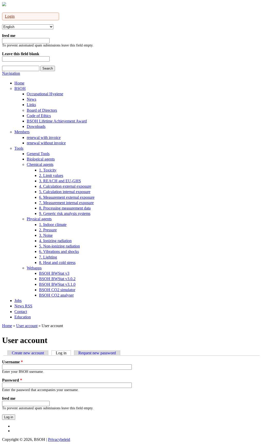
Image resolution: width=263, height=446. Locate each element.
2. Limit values (51, 175)
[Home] (4, 5)
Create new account (28, 353)
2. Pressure (48, 230)
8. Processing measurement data (65, 208)
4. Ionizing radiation (55, 241)
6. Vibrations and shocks (59, 251)
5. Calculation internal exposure (64, 191)
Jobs (18, 300)
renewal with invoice (44, 137)
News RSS (23, 306)
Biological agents (41, 159)
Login (10, 16)
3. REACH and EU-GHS (60, 181)
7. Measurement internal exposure (66, 203)
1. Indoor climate (53, 224)
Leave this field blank (20, 54)
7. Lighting (48, 257)
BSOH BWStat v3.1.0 (57, 284)
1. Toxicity (48, 170)
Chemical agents (40, 164)
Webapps (34, 268)
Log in (63, 353)
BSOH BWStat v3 (54, 273)
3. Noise (46, 235)
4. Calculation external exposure (65, 186)
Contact (20, 311)
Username (12, 362)
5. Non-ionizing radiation (59, 246)
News (31, 99)
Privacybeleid (59, 439)
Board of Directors (42, 110)
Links (31, 104)
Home (19, 83)
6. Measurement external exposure (67, 197)
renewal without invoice (46, 143)
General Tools (38, 153)
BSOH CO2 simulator (57, 290)
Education (22, 317)
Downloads (36, 126)
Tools (18, 148)
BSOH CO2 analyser (56, 295)
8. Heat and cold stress (57, 262)
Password (12, 380)
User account (26, 326)
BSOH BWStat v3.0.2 (57, 279)
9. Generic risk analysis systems (64, 213)
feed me (8, 35)
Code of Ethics (39, 115)
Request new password (97, 353)
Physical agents (39, 219)
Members (22, 132)
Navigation (11, 73)
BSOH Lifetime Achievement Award (57, 121)
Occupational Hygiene (45, 94)
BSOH (20, 88)
